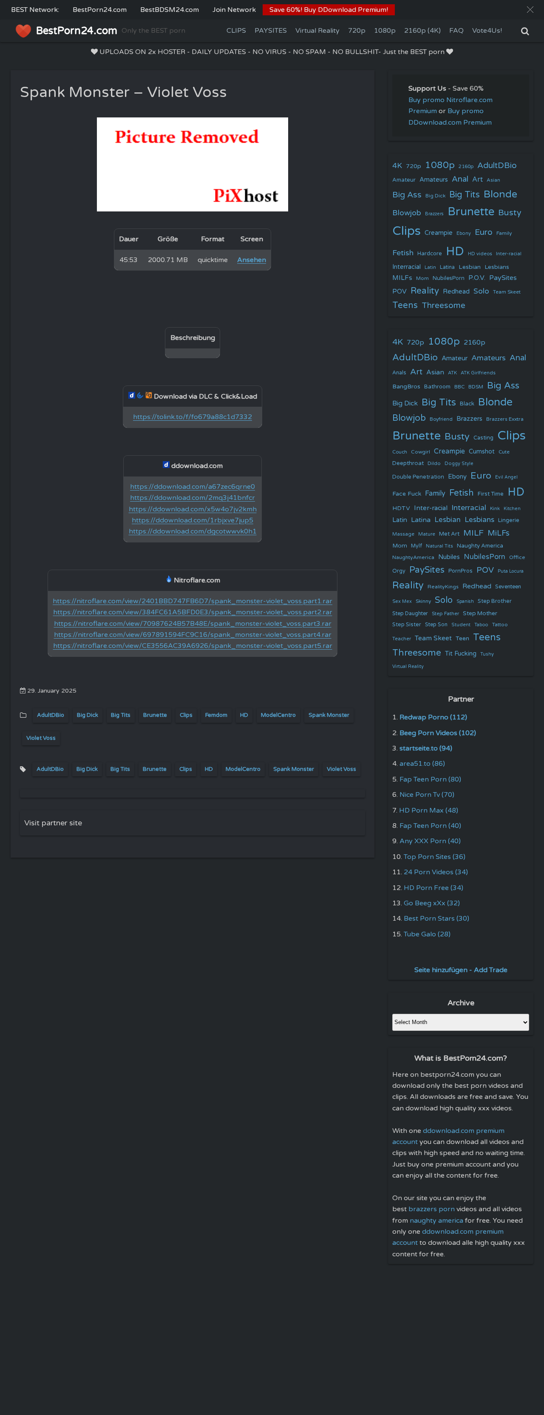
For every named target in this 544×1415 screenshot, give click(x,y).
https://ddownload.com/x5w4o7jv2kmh (193, 509)
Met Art (449, 534)
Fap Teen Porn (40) (430, 826)
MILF (473, 533)
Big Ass (407, 195)
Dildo (434, 463)
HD (244, 715)
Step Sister (406, 624)
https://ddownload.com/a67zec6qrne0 (192, 486)
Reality (425, 290)
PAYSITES (271, 30)
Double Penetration (418, 477)
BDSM (475, 387)
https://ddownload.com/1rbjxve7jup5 (192, 520)
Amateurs (433, 179)
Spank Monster (329, 715)
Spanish (465, 601)
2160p (466, 166)
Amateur (404, 180)
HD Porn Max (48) (428, 810)
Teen (462, 638)
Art (477, 179)
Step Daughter (410, 614)
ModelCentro (278, 715)
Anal (460, 179)
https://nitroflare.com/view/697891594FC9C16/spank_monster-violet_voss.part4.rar (193, 634)
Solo (481, 291)
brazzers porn (431, 1209)
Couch (399, 452)
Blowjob (406, 212)
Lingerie (508, 520)
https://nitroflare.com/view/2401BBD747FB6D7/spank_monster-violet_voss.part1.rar (192, 601)
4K (397, 165)
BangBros (406, 386)
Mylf (416, 546)
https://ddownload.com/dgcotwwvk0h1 (193, 531)
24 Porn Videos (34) (436, 872)
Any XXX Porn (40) (430, 841)
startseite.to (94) (426, 748)
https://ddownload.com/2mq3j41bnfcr (192, 498)
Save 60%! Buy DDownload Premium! (328, 10)
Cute (504, 452)
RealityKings (443, 587)
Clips (186, 715)
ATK (452, 373)
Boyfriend (441, 419)
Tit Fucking (460, 653)
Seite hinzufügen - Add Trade (460, 970)
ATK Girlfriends (478, 373)
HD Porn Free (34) (433, 888)
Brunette (155, 715)
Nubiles (449, 557)
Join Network (234, 10)
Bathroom (437, 386)
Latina (447, 267)
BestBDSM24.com (169, 10)
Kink (495, 508)
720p (357, 30)
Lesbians (496, 267)
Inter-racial (508, 254)
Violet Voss (41, 738)
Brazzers (434, 214)
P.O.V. (476, 278)
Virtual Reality (317, 30)
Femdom (216, 715)
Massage (403, 534)
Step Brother (495, 601)
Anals (399, 373)
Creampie (439, 233)
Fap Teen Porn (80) (430, 779)
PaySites (503, 278)
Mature (426, 534)
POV (399, 291)
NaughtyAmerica (413, 557)
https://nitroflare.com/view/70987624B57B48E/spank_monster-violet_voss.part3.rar (193, 623)
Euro (484, 232)
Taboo (481, 625)
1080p (385, 30)
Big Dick (87, 715)
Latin (430, 267)
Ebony (463, 233)
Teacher (401, 639)
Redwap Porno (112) (433, 717)
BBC (459, 387)
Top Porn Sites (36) (434, 857)
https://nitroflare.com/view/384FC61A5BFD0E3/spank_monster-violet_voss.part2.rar (192, 612)
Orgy (398, 571)
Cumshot (482, 451)
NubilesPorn (449, 278)
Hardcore (429, 253)
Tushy (487, 654)
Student (460, 625)
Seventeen (508, 587)
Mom (422, 278)
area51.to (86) (422, 763)
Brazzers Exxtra (505, 419)
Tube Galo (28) (427, 934)
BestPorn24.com (100, 10)
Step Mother (480, 613)
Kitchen (512, 508)
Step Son (436, 625)
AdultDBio (50, 715)
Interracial (406, 267)
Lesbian (470, 267)
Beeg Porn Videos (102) (438, 733)
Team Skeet (507, 292)
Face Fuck (406, 493)
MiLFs (498, 533)
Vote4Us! (487, 30)
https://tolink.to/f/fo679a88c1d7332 (192, 417)
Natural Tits (439, 546)
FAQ (456, 30)
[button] (530, 9)
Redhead (456, 291)
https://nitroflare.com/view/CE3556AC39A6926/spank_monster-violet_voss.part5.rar (192, 646)
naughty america (436, 1220)
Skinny (423, 601)
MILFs (402, 278)
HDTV (401, 508)
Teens (405, 305)
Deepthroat (408, 463)
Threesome (443, 305)
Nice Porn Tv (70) (427, 794)
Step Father (445, 613)
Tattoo (500, 625)
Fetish (403, 252)
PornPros (460, 571)
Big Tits (120, 715)
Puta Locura (511, 571)
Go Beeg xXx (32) (432, 903)
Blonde (500, 194)
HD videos (480, 254)
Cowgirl (420, 452)
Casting (483, 437)
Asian (493, 180)
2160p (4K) (422, 30)
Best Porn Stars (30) (436, 918)
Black (467, 403)
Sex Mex (402, 601)
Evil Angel (506, 477)
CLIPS (236, 30)
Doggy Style (459, 463)
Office (517, 557)
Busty (509, 213)
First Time (491, 494)
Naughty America (480, 545)
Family (504, 233)
